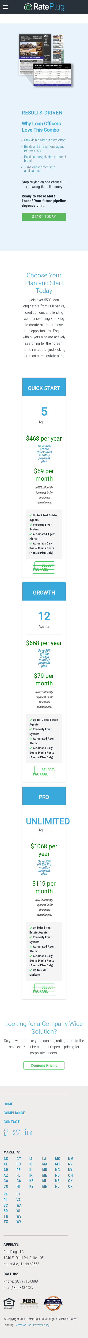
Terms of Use (23, 1325)
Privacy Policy (41, 1325)
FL (18, 1175)
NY (70, 1170)
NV (70, 1164)
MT (57, 1164)
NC (57, 1170)
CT (18, 1159)
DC (18, 1164)
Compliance (14, 1113)
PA (6, 1194)
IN (31, 1175)
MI (44, 1181)
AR (6, 1170)
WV (18, 1216)
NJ (57, 1186)
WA (19, 1205)
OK (70, 1181)
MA (44, 1164)
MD (44, 1170)
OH (70, 1175)
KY (31, 1186)
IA (31, 1159)
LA (44, 1159)
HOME (8, 1104)
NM (70, 1159)
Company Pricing (44, 1065)
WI (18, 1211)
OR (70, 1186)
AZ (6, 1175)
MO (57, 1159)
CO (6, 1186)
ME (44, 1175)
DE (18, 1170)
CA (6, 1181)
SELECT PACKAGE (43, 567)
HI (18, 1186)
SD (6, 1211)
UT (18, 1194)
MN (44, 1186)
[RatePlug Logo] (44, 7)
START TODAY (44, 216)
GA (18, 1181)
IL (30, 1170)
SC (6, 1205)
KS (31, 1181)
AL (6, 1164)
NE (57, 1181)
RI (5, 1200)
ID (30, 1164)
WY (18, 1222)
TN (6, 1216)
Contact (12, 1122)
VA (18, 1200)
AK (6, 1159)
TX (6, 1222)
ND (57, 1175)
